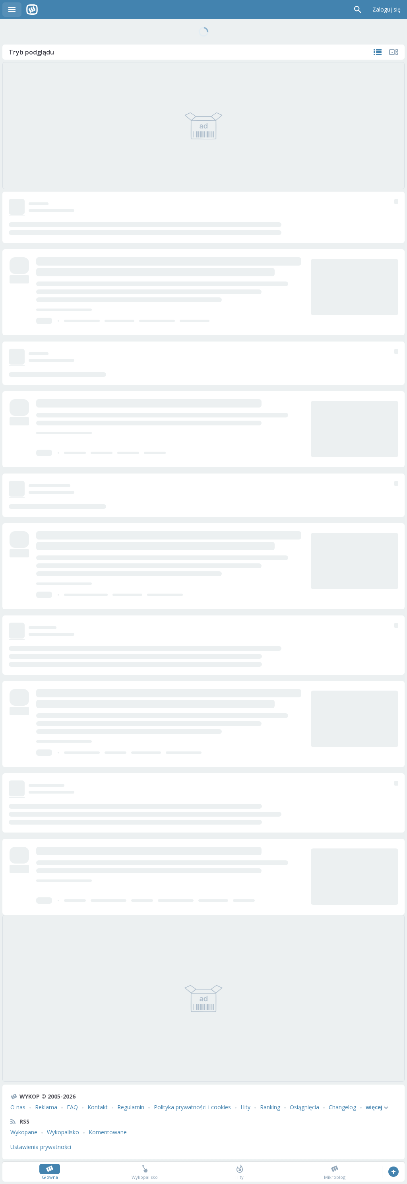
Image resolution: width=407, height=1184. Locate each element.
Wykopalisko (63, 1132)
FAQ (72, 1107)
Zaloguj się (386, 9)
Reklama (46, 1107)
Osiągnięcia (304, 1107)
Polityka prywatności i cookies (192, 1107)
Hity (245, 1107)
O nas (17, 1107)
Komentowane (108, 1132)
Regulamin (130, 1107)
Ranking (270, 1107)
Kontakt (97, 1107)
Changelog (342, 1107)
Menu (11, 9)
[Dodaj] (393, 1172)
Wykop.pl (32, 9)
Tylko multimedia (393, 52)
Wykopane (23, 1132)
